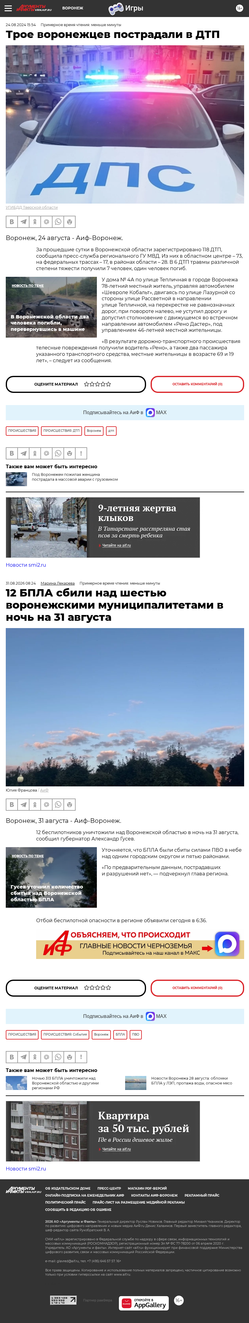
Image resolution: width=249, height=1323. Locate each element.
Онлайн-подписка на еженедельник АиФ (84, 1196)
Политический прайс (65, 1202)
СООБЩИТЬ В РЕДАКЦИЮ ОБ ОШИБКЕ (78, 1210)
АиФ (44, 790)
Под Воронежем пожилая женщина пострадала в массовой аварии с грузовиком (75, 477)
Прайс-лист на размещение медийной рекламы (139, 1202)
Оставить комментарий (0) (197, 384)
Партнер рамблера (97, 1300)
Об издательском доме (67, 1189)
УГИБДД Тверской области (32, 207)
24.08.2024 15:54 (21, 24)
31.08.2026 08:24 (21, 583)
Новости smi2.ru (26, 565)
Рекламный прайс (202, 1196)
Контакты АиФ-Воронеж (154, 1196)
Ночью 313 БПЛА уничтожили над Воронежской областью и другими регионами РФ (65, 1083)
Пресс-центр (109, 1189)
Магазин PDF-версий (147, 1189)
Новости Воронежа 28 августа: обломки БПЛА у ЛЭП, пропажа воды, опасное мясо (191, 1080)
